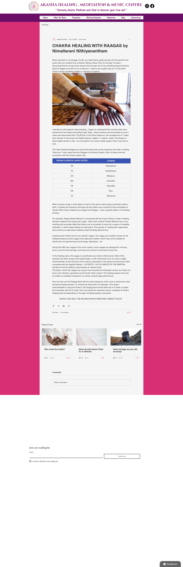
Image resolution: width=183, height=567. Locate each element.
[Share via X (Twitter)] (59, 306)
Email (31, 452)
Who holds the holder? (54, 349)
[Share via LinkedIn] (64, 306)
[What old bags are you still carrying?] (126, 337)
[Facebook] (152, 6)
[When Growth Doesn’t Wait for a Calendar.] (91, 337)
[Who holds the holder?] (57, 337)
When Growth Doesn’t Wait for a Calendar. (91, 350)
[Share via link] (69, 306)
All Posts (45, 25)
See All (139, 324)
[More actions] (129, 39)
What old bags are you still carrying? (125, 350)
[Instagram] (147, 6)
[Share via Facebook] (53, 306)
